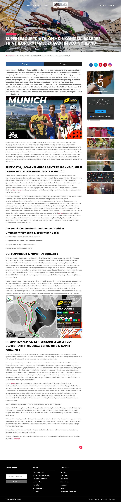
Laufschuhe (37, 482)
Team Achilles (41, 48)
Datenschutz (104, 499)
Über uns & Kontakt (94, 499)
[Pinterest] (105, 65)
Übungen (36, 491)
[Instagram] (110, 65)
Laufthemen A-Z (38, 472)
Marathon (36, 485)
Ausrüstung (17, 5)
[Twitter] (96, 65)
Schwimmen (17, 190)
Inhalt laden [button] (100, 111)
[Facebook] (91, 65)
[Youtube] (100, 65)
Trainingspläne (38, 488)
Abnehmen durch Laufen (41, 475)
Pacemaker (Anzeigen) (68, 491)
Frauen (13, 383)
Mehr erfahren (100, 106)
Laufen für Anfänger (40, 479)
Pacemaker (11, 34)
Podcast (46, 5)
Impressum (112, 499)
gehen (60, 213)
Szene (62, 488)
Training (8, 5)
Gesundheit (37, 5)
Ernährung (27, 5)
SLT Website (15, 439)
